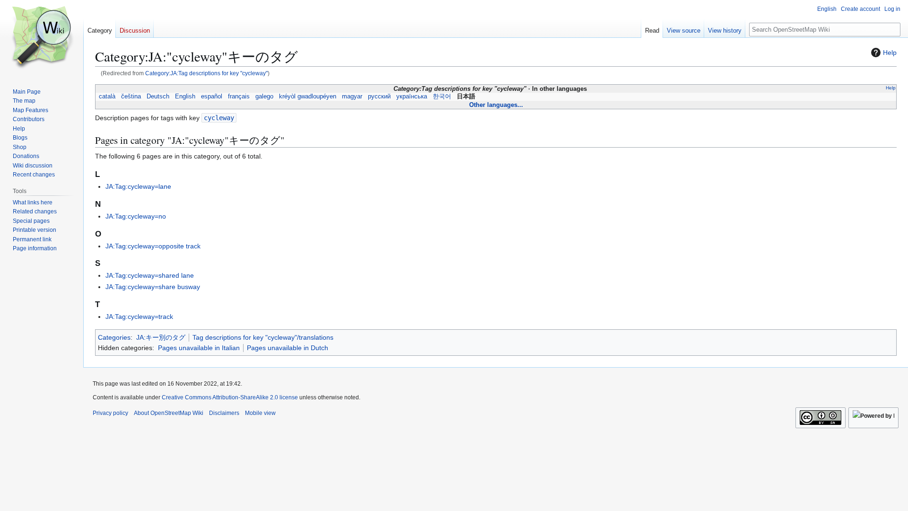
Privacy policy (110, 413)
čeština (131, 96)
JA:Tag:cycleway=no (135, 216)
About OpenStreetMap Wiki (168, 413)
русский (379, 96)
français (239, 96)
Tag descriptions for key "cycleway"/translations (262, 337)
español (211, 96)
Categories (114, 337)
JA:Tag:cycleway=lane (138, 186)
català (107, 96)
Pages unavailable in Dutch (287, 348)
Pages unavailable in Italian (199, 348)
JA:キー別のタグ (160, 337)
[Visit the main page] (41, 38)
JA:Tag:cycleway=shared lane (149, 275)
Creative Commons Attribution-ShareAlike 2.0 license (230, 397)
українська (411, 96)
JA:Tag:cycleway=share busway (152, 287)
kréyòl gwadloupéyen (307, 96)
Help (890, 52)
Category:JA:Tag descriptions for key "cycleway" (206, 73)
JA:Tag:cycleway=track (139, 316)
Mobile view (260, 413)
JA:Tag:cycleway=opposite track (153, 246)
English (185, 96)
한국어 (442, 96)
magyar (352, 96)
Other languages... (496, 104)
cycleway (219, 118)
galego (264, 96)
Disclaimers (224, 413)
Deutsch (158, 96)
